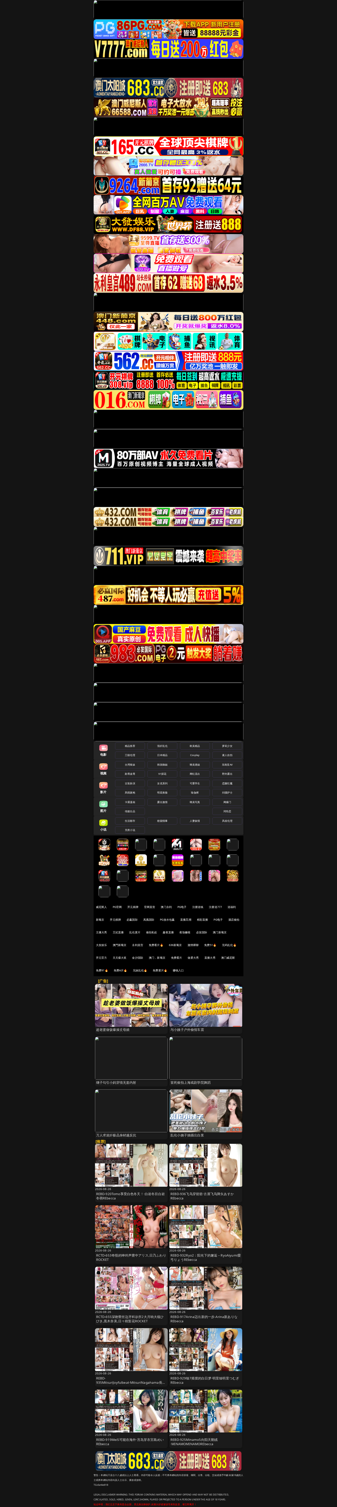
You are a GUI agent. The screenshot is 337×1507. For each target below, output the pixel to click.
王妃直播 (118, 932)
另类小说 (130, 830)
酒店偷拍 (233, 919)
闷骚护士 (227, 792)
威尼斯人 (101, 907)
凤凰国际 (148, 919)
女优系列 (162, 783)
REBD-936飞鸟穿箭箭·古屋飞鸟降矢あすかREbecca (202, 1196)
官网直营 (149, 907)
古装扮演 (130, 783)
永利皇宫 (137, 945)
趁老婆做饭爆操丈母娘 (113, 1029)
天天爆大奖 (120, 957)
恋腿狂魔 (227, 783)
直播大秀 (210, 957)
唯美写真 (195, 802)
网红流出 (195, 774)
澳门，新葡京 (157, 957)
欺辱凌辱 (130, 774)
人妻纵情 (195, 821)
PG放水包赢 (167, 919)
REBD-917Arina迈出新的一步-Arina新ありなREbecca (204, 1318)
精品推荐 (130, 746)
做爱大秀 (193, 957)
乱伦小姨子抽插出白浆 (187, 1135)
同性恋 (227, 811)
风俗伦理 (227, 821)
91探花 (162, 774)
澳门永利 (166, 907)
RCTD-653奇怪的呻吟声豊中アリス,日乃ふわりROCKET (131, 1257)
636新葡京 (175, 945)
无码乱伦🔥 (229, 945)
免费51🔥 (210, 945)
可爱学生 (195, 783)
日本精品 (162, 755)
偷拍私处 (151, 932)
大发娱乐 (101, 945)
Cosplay (195, 755)
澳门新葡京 (220, 932)
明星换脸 (162, 792)
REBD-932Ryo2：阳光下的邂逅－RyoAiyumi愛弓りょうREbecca (205, 1257)
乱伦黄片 (134, 932)
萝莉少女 (227, 746)
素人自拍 (227, 755)
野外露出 (227, 774)
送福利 (232, 907)
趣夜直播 (168, 932)
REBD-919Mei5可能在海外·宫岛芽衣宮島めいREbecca (130, 1441)
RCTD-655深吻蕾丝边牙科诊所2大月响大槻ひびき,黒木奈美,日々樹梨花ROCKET (130, 1318)
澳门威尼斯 (228, 957)
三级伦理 (130, 755)
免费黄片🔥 (160, 970)
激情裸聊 (193, 945)
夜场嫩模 (185, 932)
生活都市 (130, 821)
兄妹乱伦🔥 (140, 970)
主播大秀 (101, 932)
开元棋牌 (132, 907)
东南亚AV (227, 764)
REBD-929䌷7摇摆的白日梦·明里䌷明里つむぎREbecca (204, 1380)
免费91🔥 (102, 970)
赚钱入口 (178, 970)
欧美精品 (195, 746)
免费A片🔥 (120, 970)
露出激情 (162, 802)
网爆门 (227, 802)
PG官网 (117, 907)
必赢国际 (132, 919)
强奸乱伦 (162, 746)
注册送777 (215, 907)
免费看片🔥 (156, 945)
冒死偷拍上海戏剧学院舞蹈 (190, 1082)
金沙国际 (137, 957)
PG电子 (182, 907)
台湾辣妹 (130, 764)
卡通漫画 (130, 802)
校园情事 (162, 821)
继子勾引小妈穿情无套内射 (116, 1082)
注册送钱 (197, 907)
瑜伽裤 (195, 792)
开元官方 (101, 957)
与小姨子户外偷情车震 (187, 1029)
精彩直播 (202, 919)
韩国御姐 (162, 764)
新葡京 (100, 919)
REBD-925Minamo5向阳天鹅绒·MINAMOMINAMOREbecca (194, 1441)
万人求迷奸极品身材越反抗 (116, 1135)
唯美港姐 (195, 764)
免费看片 (176, 957)
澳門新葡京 (120, 945)
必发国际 (201, 932)
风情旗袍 (130, 792)
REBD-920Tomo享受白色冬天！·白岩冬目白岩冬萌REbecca (130, 1196)
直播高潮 (185, 919)
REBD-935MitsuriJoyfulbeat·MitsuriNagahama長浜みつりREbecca (131, 1382)
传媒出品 (130, 811)
